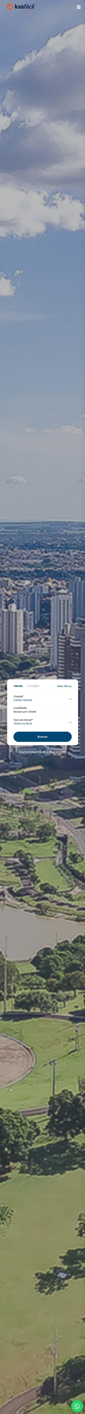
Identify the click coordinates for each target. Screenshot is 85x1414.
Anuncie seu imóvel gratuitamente (42, 752)
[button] (79, 7)
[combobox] (42, 712)
